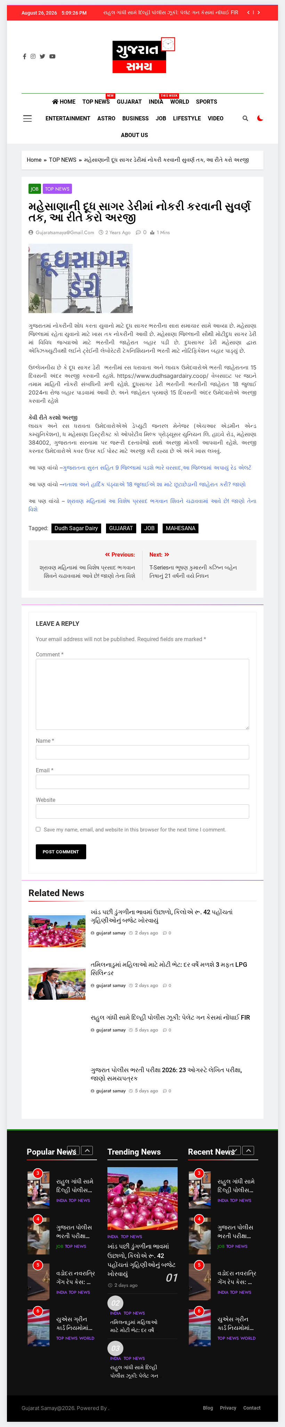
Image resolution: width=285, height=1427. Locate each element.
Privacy (228, 1408)
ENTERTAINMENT (68, 118)
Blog (208, 1408)
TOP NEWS (97, 99)
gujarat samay (111, 932)
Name (45, 741)
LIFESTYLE (187, 118)
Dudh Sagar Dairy (76, 528)
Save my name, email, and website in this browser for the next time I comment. (135, 830)
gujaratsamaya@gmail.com (65, 232)
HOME (66, 101)
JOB (161, 118)
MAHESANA (180, 528)
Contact (252, 1408)
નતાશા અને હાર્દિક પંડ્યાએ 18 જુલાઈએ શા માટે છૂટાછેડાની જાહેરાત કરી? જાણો (154, 484)
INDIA (158, 99)
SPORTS (206, 101)
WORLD (179, 101)
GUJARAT (129, 101)
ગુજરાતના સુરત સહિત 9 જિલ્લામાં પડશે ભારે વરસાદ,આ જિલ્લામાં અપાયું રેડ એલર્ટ (157, 467)
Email (45, 770)
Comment (50, 654)
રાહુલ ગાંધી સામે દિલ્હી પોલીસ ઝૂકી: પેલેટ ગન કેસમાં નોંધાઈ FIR (170, 13)
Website (45, 800)
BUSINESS (135, 118)
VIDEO (215, 118)
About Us (134, 135)
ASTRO (106, 118)
